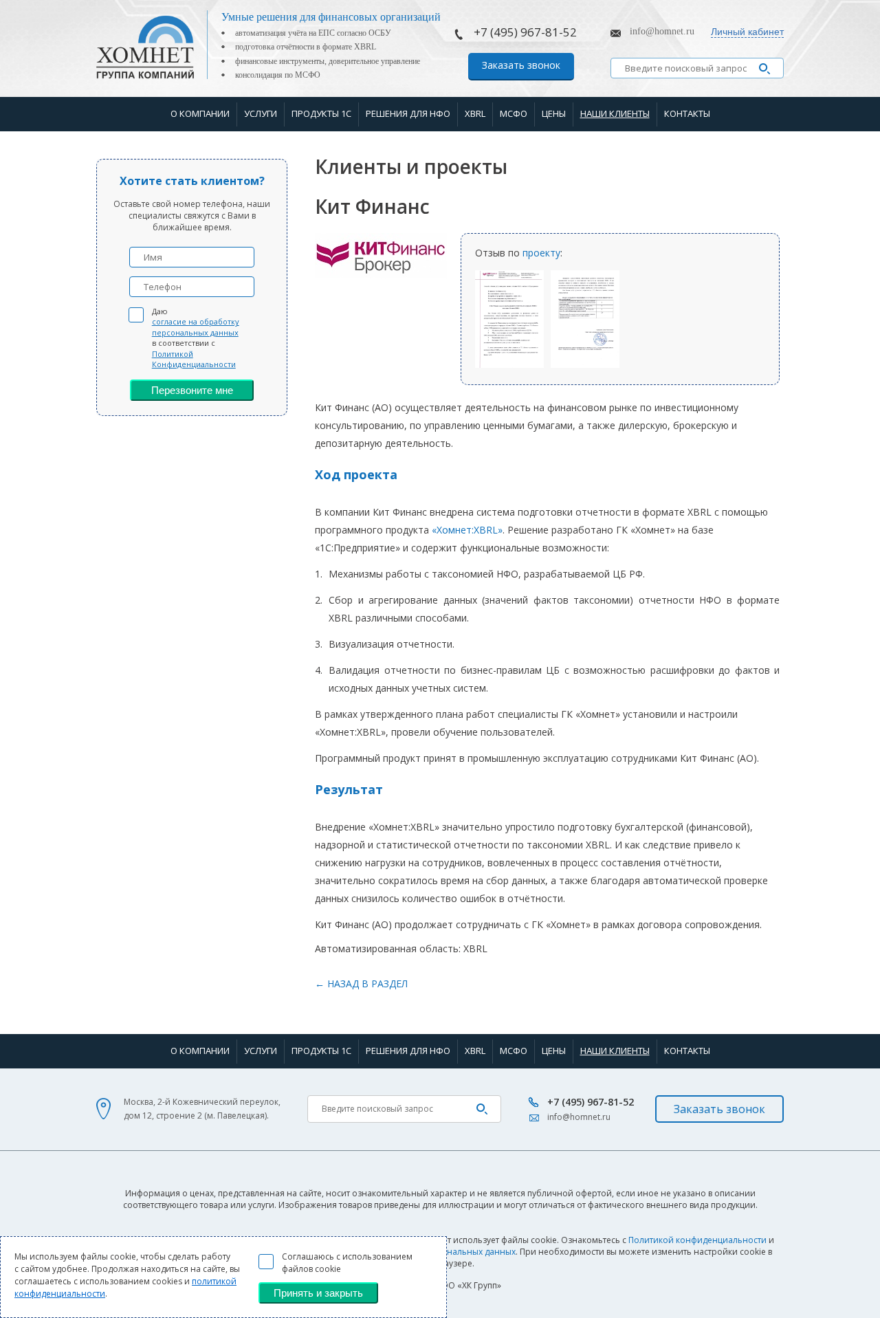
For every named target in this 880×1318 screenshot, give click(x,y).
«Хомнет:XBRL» (467, 529)
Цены (554, 113)
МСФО (513, 113)
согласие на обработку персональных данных (195, 326)
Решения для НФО (408, 113)
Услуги (260, 113)
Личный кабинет (747, 31)
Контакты (687, 113)
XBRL (475, 113)
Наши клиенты (615, 113)
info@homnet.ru (662, 31)
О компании (200, 113)
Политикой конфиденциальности (697, 1240)
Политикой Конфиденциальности (194, 359)
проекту (541, 252)
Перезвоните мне (192, 390)
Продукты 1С (321, 113)
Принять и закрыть (318, 1293)
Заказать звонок (521, 65)
